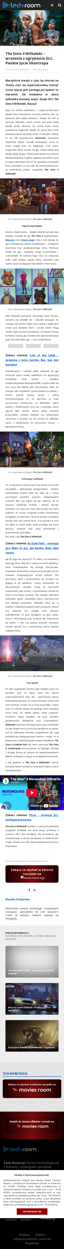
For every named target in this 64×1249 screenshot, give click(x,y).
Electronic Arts (14, 936)
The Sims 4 (29, 936)
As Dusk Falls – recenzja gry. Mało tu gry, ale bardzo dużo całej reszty (32, 548)
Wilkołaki (10, 939)
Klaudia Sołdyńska (17, 899)
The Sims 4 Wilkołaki (45, 936)
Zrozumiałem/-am (32, 1211)
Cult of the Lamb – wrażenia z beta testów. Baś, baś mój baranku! (32, 360)
